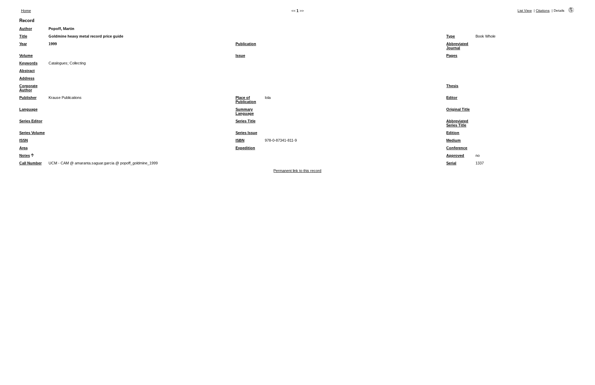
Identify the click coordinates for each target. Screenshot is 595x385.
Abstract (27, 71)
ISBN (240, 140)
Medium (453, 140)
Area (23, 148)
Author (25, 29)
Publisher (27, 97)
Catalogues (58, 63)
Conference (456, 148)
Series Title (245, 121)
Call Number (30, 163)
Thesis (452, 86)
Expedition (245, 148)
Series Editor (30, 121)
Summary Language (245, 111)
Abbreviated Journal (457, 46)
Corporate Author (28, 88)
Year (23, 44)
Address (26, 78)
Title (23, 36)
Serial (451, 163)
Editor (451, 97)
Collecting (78, 63)
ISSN (23, 140)
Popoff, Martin (61, 29)
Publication (246, 44)
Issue (240, 55)
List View (525, 10)
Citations (543, 10)
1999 (53, 44)
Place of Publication (246, 99)
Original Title (458, 109)
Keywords (28, 63)
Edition (452, 133)
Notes (24, 155)
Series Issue (246, 133)
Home (26, 11)
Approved (455, 155)
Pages (451, 55)
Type (450, 36)
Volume (26, 55)
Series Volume (32, 133)
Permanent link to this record (297, 171)
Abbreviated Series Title (457, 123)
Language (28, 109)
